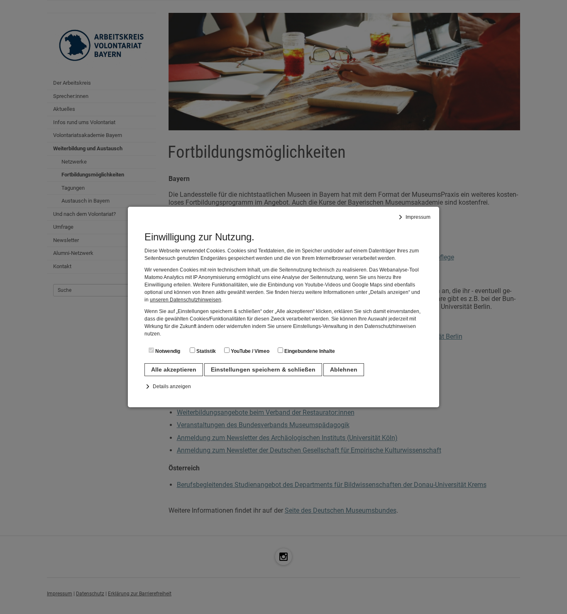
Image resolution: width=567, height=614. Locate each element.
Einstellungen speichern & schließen (263, 369)
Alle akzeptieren (173, 369)
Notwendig (167, 351)
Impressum (418, 217)
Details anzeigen (172, 386)
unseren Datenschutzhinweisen (185, 300)
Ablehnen (343, 369)
